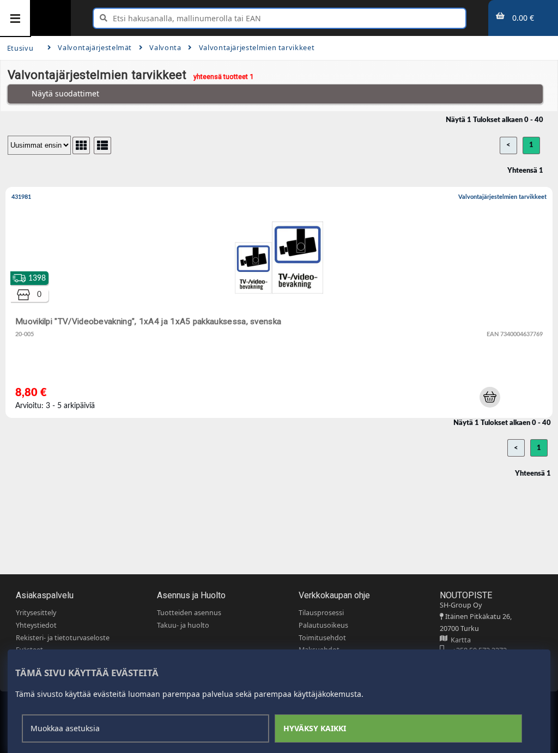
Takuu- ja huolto (183, 625)
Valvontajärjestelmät (95, 47)
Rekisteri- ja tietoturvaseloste (63, 637)
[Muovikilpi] (281, 304)
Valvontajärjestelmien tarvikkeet (256, 47)
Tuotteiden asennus (189, 612)
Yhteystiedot (36, 625)
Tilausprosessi (321, 612)
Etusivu (20, 48)
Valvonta (165, 47)
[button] (490, 397)
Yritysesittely (36, 612)
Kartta (459, 640)
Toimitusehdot (322, 637)
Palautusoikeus (323, 625)
